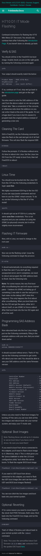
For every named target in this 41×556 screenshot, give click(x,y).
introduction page (12, 92)
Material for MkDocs (15, 553)
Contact (22, 5)
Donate (28, 5)
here (23, 547)
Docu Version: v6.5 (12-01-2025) (13, 3)
